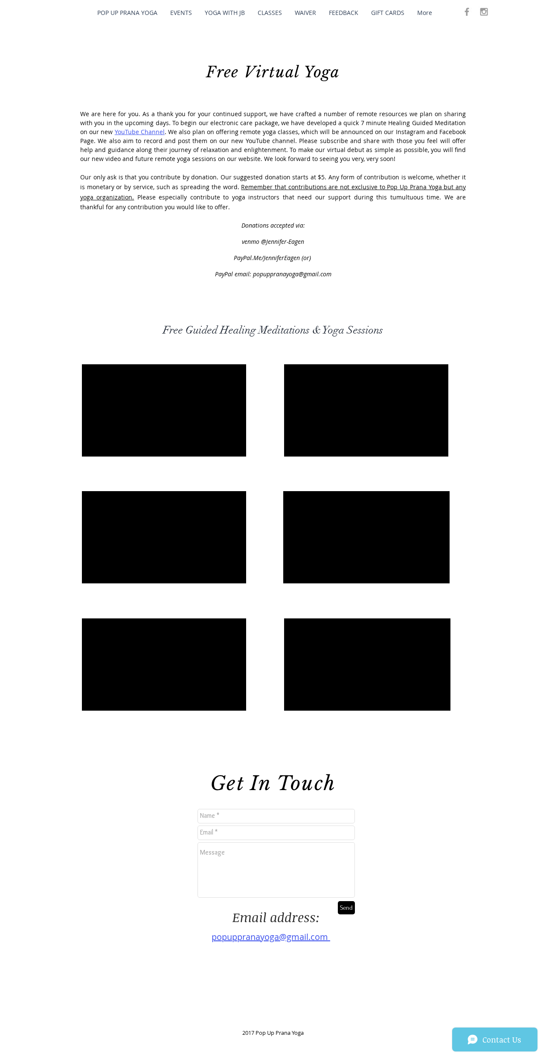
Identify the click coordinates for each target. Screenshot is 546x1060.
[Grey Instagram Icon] (484, 11)
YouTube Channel (140, 132)
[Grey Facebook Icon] (467, 11)
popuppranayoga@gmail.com (292, 274)
